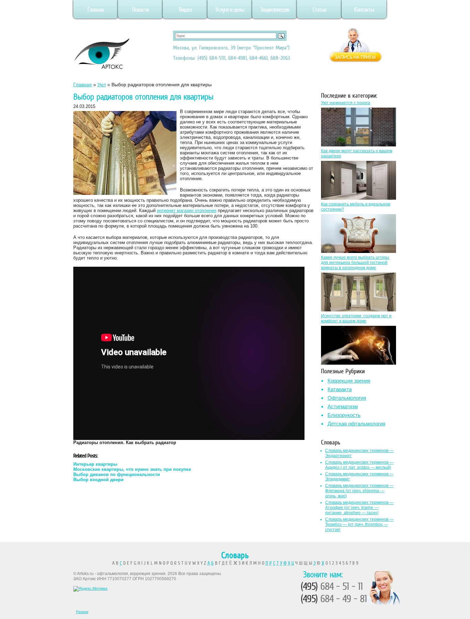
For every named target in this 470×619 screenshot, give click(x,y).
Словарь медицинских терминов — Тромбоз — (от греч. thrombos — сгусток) (359, 524)
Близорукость (344, 415)
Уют (101, 84)
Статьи (319, 9)
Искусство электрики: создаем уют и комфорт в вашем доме (356, 318)
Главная (95, 9)
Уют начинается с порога (345, 102)
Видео (185, 9)
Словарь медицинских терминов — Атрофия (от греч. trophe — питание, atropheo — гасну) (359, 507)
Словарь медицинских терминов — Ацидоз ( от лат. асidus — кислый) (359, 465)
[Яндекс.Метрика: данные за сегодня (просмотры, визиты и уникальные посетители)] (90, 589)
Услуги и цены (229, 9)
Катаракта (340, 389)
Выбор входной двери (98, 479)
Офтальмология (347, 398)
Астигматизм (343, 406)
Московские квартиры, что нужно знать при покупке (132, 469)
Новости (140, 9)
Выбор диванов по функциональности (116, 474)
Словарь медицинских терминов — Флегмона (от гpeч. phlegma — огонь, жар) (359, 490)
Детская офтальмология (356, 424)
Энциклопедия (274, 9)
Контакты (364, 9)
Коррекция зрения (349, 381)
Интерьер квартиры (95, 464)
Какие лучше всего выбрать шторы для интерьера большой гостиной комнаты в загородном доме (355, 262)
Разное (82, 612)
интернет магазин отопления (186, 210)
